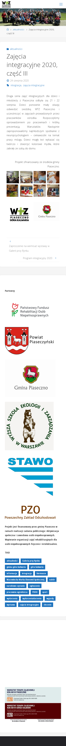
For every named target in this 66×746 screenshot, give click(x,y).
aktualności (18, 29)
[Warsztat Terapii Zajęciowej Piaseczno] (6, 4)
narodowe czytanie (16, 585)
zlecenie (47, 604)
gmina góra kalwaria (16, 566)
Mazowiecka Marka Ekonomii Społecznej (25, 579)
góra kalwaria (37, 566)
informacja (12, 573)
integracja (16, 85)
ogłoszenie (35, 585)
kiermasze (41, 573)
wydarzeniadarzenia (31, 598)
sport (44, 592)
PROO (34, 592)
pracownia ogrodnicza (17, 592)
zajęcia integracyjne (34, 85)
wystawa (11, 604)
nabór (52, 579)
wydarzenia (12, 598)
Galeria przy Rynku (31, 560)
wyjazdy (50, 598)
